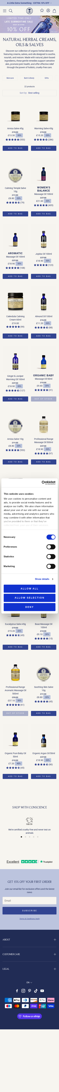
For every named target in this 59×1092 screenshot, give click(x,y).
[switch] (50, 546)
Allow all (30, 588)
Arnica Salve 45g (15, 128)
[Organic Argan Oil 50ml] (44, 736)
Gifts (47, 78)
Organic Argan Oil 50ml (43, 753)
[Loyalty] (42, 11)
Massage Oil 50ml (43, 379)
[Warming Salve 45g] (44, 111)
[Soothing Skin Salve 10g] (44, 670)
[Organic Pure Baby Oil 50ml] (15, 736)
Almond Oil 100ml (43, 316)
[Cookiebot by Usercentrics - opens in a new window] (42, 483)
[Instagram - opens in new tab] (23, 991)
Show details (42, 579)
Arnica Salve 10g (15, 439)
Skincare (10, 78)
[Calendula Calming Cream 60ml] (15, 299)
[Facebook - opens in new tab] (17, 991)
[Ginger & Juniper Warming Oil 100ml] (15, 359)
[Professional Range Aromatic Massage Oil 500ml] (15, 670)
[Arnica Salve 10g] (15, 422)
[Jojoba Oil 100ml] (44, 237)
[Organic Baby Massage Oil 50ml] (44, 359)
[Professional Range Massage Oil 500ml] (44, 422)
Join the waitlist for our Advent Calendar (28, 3)
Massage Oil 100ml (43, 194)
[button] (5, 11)
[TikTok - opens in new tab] (36, 991)
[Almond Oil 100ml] (44, 299)
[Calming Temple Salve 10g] (15, 171)
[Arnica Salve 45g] (15, 111)
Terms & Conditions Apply (30, 919)
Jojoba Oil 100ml (43, 254)
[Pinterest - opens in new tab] (29, 991)
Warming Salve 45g (43, 128)
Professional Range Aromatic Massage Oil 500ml (15, 690)
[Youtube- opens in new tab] (42, 991)
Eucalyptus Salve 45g (15, 624)
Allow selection (30, 598)
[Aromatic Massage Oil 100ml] (15, 237)
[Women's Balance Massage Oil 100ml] (44, 171)
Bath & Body (29, 78)
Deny (29, 607)
